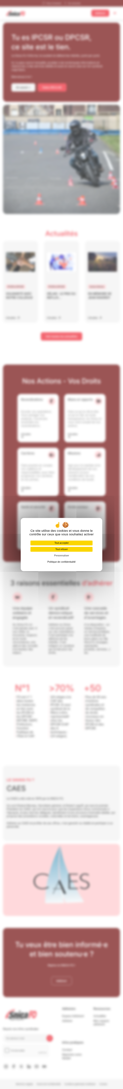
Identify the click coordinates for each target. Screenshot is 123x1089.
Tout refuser (61, 549)
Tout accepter (61, 543)
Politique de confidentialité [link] (61, 562)
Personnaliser (61, 555)
